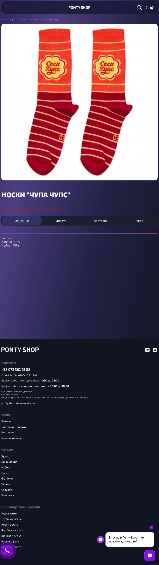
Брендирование (11, 438)
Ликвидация (9, 461)
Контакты (7, 432)
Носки (5, 473)
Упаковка (7, 495)
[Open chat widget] (149, 555)
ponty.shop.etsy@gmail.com (18, 403)
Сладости (7, 489)
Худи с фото (9, 513)
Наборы (6, 467)
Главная (6, 421)
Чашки (5, 484)
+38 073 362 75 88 (15, 369)
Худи (4, 456)
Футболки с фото (12, 530)
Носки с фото (9, 524)
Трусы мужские (11, 518)
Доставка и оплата (13, 427)
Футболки (8, 478)
